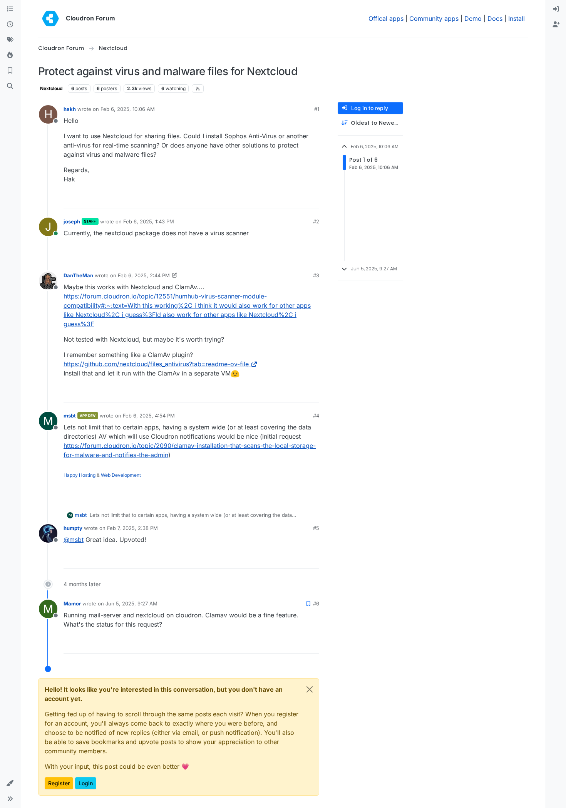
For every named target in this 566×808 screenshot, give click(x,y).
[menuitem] (556, 9)
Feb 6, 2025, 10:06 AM (127, 109)
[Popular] (10, 55)
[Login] (556, 9)
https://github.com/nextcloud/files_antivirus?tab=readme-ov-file (156, 364)
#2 (316, 221)
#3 (316, 275)
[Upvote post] (301, 199)
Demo (473, 18)
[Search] (10, 86)
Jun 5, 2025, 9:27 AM (131, 603)
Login (86, 783)
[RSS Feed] (198, 88)
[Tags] (10, 40)
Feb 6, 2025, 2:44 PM (144, 275)
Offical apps (386, 18)
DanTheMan (78, 275)
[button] (10, 783)
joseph (72, 221)
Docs (494, 18)
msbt (70, 415)
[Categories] (10, 9)
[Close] (309, 689)
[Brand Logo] (50, 18)
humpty (73, 528)
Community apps (434, 18)
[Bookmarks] (10, 71)
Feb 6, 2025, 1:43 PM (148, 221)
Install (516, 18)
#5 (316, 528)
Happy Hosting (79, 475)
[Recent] (10, 24)
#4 (316, 415)
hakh (70, 109)
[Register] (556, 24)
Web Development (121, 475)
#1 (316, 109)
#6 (316, 603)
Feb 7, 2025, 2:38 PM (132, 528)
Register (59, 783)
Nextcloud (51, 88)
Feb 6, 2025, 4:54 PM (149, 415)
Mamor (72, 603)
